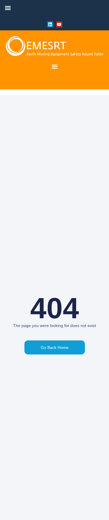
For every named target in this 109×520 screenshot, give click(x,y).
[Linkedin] (50, 24)
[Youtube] (59, 24)
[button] (7, 8)
